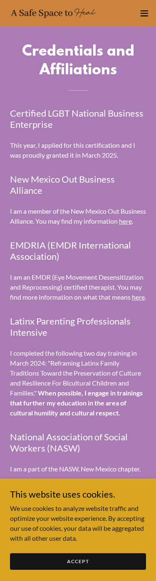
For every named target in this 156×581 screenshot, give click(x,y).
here (125, 221)
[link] (53, 13)
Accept (78, 561)
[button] (144, 13)
